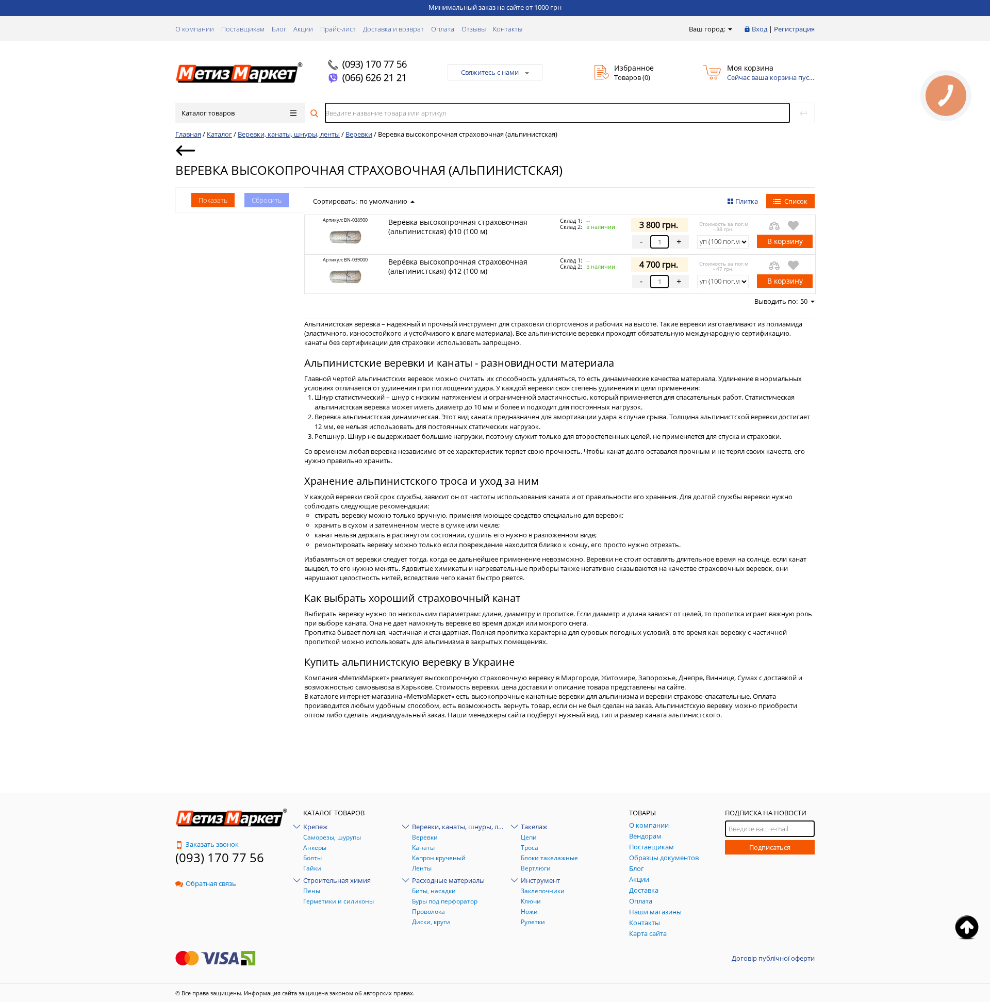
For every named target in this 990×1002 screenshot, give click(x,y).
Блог (279, 29)
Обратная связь (211, 883)
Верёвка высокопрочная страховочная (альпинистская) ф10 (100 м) (457, 226)
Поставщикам (243, 29)
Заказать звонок (212, 844)
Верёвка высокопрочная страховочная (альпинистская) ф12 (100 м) (457, 266)
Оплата (442, 29)
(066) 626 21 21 (374, 77)
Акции (303, 29)
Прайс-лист (338, 29)
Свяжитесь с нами (490, 72)
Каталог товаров (208, 113)
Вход (759, 29)
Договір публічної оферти (773, 958)
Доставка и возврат (393, 29)
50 (803, 301)
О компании (194, 29)
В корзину (785, 241)
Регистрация (794, 29)
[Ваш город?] (729, 29)
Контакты (507, 29)
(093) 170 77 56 (374, 64)
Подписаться (769, 847)
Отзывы (473, 29)
